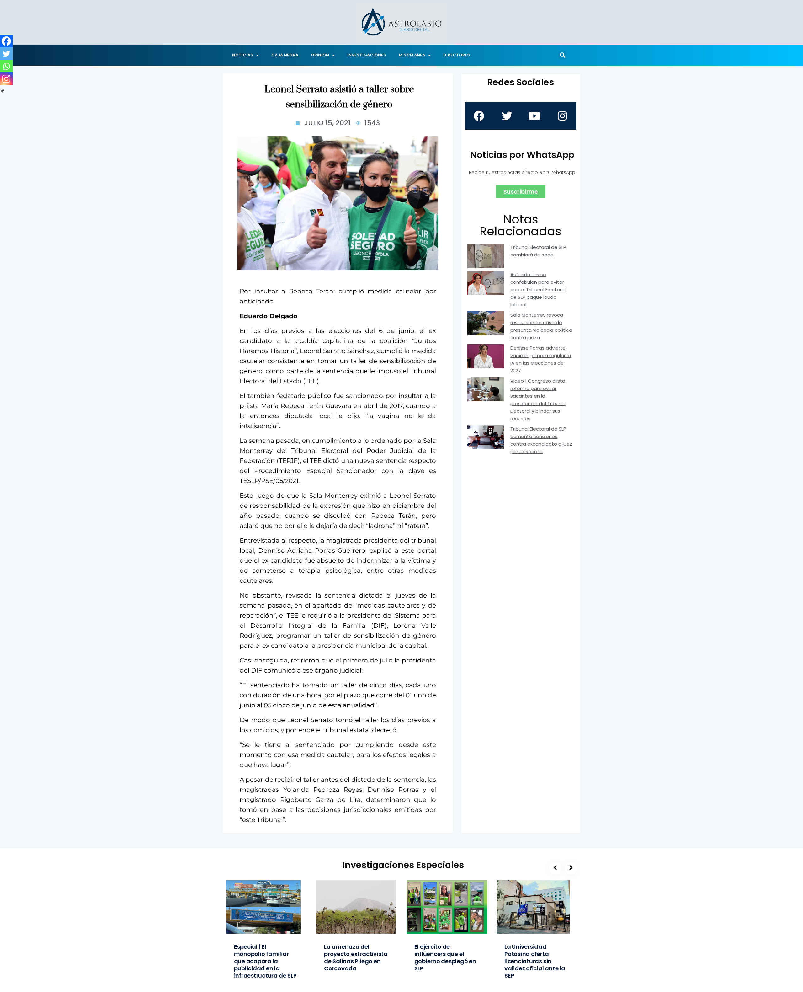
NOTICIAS (242, 55)
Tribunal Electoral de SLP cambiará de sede (538, 251)
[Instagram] (6, 78)
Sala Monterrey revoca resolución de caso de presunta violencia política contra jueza (541, 326)
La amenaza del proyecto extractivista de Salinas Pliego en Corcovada (356, 957)
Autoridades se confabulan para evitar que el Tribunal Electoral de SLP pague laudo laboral (538, 289)
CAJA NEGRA (284, 55)
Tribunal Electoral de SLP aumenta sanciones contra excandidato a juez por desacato (541, 440)
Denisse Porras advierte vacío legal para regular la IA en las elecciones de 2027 (540, 359)
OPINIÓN (320, 55)
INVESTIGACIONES (366, 55)
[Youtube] (534, 116)
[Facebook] (6, 41)
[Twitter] (6, 53)
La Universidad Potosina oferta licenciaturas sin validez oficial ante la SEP (534, 961)
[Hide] (2, 91)
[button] (562, 55)
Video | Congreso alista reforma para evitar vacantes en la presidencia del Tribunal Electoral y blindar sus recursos (538, 400)
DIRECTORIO (456, 55)
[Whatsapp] (6, 66)
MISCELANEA (412, 55)
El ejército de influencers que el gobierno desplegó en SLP (445, 957)
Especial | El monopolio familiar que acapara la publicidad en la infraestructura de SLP (265, 961)
